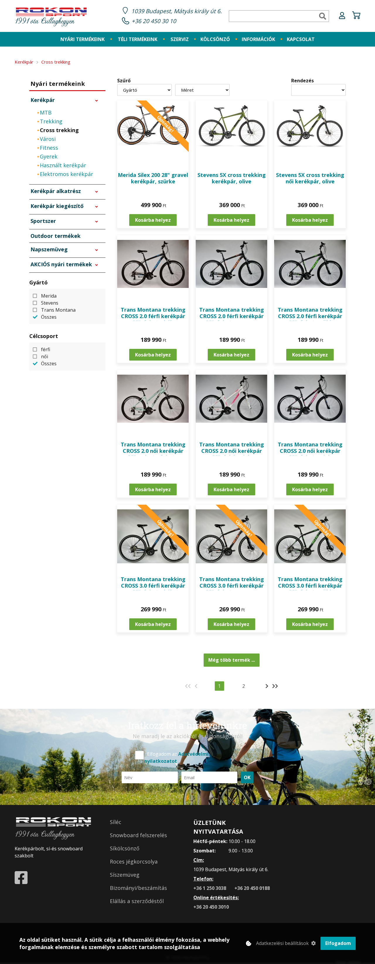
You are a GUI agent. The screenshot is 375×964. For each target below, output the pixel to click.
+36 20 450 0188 (252, 888)
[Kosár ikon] (356, 16)
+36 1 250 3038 (210, 888)
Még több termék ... (231, 660)
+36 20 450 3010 (211, 907)
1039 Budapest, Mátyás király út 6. (176, 11)
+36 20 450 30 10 (154, 21)
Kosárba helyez (153, 220)
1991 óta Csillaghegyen (44, 22)
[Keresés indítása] (322, 16)
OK (247, 777)
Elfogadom (338, 943)
